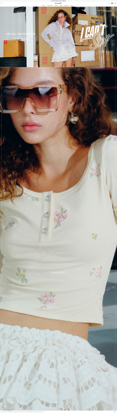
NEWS (56, 5)
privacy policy (42, 411)
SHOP (43, 5)
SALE (71, 5)
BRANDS (66, 5)
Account (109, 3)
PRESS (61, 5)
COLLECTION (50, 5)
